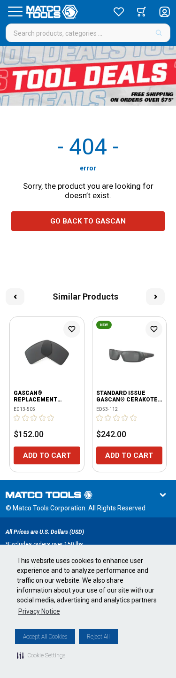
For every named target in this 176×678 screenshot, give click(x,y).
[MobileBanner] (88, 76)
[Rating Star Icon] (17, 418)
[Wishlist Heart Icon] (71, 329)
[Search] (159, 33)
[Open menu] (15, 11)
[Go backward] (15, 296)
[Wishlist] (118, 11)
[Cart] (141, 11)
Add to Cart (47, 455)
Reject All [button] (98, 636)
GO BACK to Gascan (88, 221)
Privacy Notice (39, 611)
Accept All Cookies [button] (45, 636)
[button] (41, 655)
